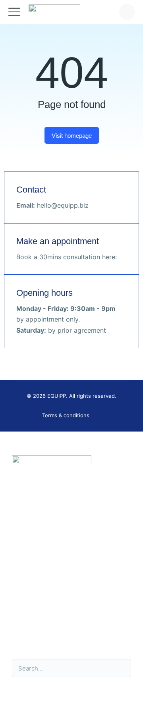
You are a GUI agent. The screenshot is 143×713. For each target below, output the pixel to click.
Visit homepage (72, 135)
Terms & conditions (65, 415)
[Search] (121, 668)
